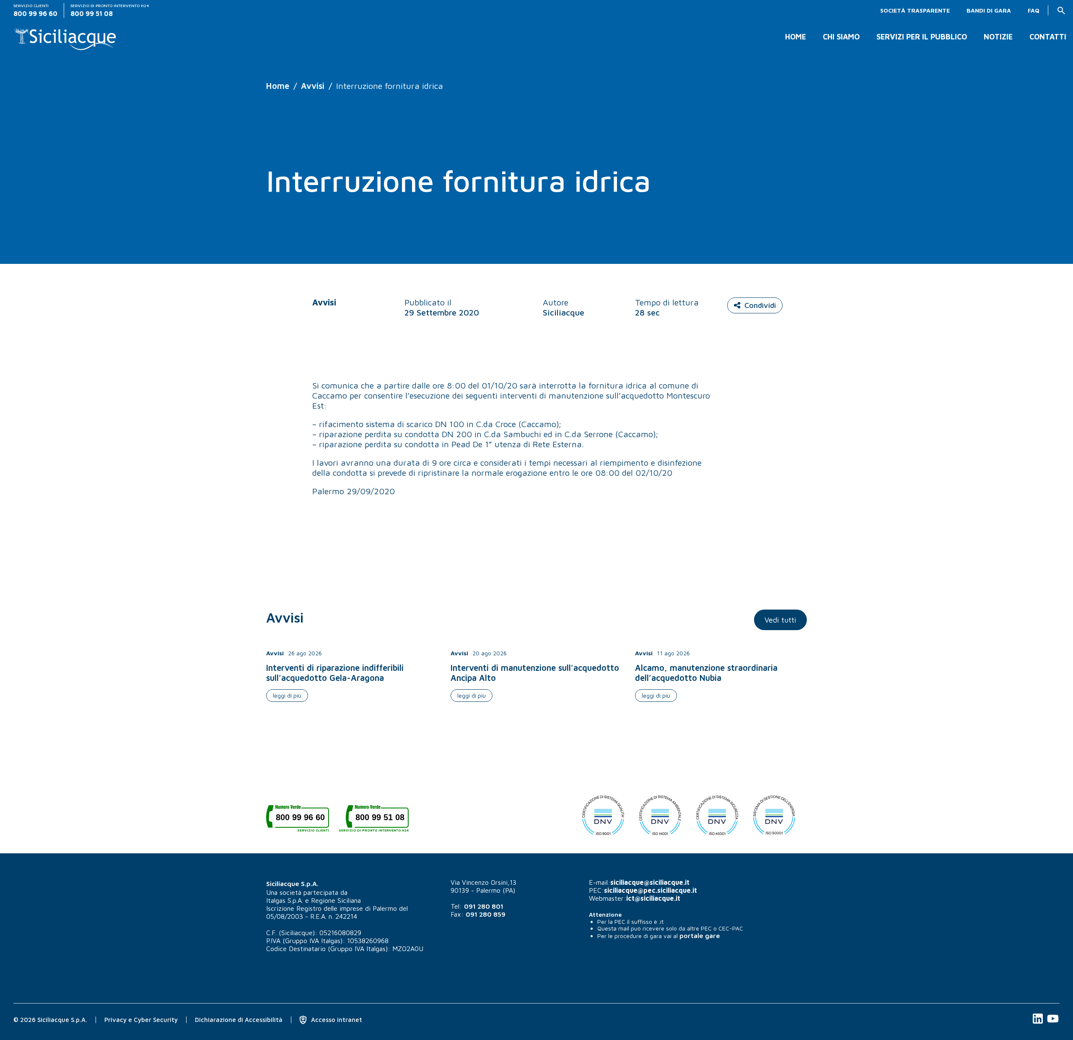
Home (795, 37)
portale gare (699, 935)
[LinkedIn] (1038, 1023)
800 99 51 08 (377, 820)
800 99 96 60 (302, 820)
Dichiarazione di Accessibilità (239, 1019)
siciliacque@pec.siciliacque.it (650, 890)
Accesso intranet (335, 1019)
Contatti (1047, 37)
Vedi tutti (780, 619)
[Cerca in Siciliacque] (1061, 10)
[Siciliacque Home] (65, 35)
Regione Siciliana (336, 900)
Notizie (998, 37)
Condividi (760, 305)
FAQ (1033, 10)
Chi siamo (841, 37)
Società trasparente (915, 10)
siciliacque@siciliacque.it (649, 882)
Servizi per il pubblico (921, 37)
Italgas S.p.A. (284, 900)
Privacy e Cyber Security (141, 1019)
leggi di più (287, 695)
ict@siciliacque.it (653, 898)
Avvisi (312, 86)
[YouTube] (1053, 1023)
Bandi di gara (989, 10)
